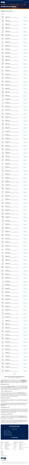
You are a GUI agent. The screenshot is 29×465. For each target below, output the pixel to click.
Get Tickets (25, 17)
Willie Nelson (15, 449)
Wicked (20, 446)
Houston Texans (7, 446)
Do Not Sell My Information (4, 455)
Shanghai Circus (7, 20)
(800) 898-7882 (4, 460)
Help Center (2, 453)
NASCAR (2, 448)
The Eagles (15, 443)
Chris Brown (15, 445)
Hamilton (20, 443)
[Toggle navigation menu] (27, 2)
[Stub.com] (3, 2)
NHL (1, 446)
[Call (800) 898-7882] (26, 2)
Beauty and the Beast (21, 449)
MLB (1, 447)
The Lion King (21, 445)
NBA (1, 449)
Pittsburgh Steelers (7, 445)
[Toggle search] (24, 2)
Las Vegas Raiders (7, 448)
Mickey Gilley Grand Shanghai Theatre (10, 17)
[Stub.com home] (3, 458)
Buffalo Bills (6, 447)
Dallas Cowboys (7, 443)
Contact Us (2, 454)
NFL (1, 445)
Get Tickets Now (14, 437)
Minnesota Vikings (7, 449)
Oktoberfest (15, 446)
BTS (14, 448)
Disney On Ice (21, 448)
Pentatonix (15, 447)
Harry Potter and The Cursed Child (23, 447)
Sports (1, 443)
